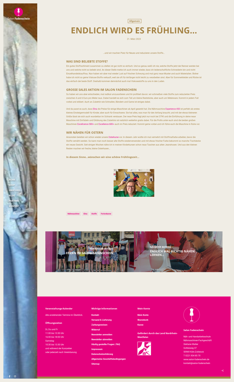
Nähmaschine (73, 214)
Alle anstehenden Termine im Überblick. (64, 315)
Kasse (140, 325)
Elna (95, 109)
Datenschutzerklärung (102, 354)
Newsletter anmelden (101, 334)
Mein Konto (143, 315)
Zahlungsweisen (99, 325)
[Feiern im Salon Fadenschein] (89, 251)
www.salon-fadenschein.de (196, 359)
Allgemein (134, 21)
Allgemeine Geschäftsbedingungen (108, 359)
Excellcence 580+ (85, 124)
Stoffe (94, 214)
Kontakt (95, 315)
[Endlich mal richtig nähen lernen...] (178, 251)
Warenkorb (142, 320)
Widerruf (95, 329)
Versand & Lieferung (101, 320)
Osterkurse (113, 137)
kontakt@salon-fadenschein (196, 363)
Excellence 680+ (106, 124)
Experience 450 (172, 109)
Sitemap (95, 364)
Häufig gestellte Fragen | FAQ (105, 344)
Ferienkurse (106, 214)
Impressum (97, 349)
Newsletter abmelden (101, 339)
